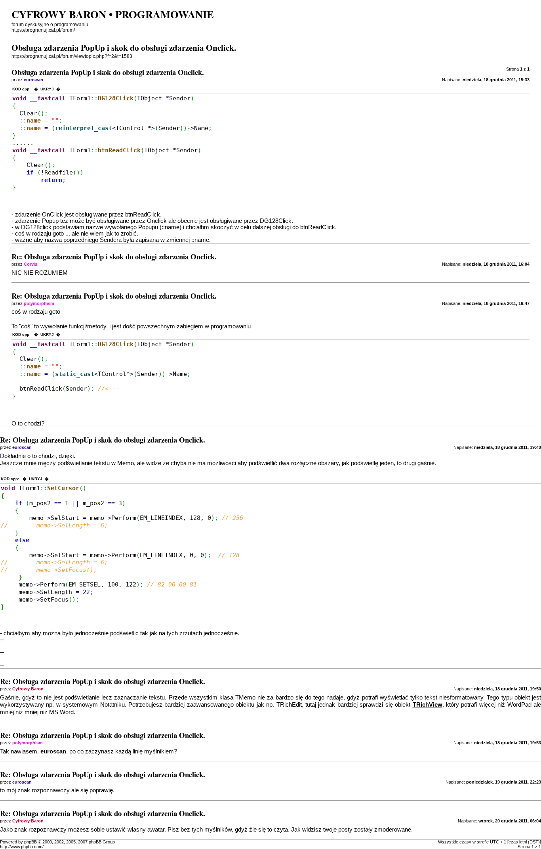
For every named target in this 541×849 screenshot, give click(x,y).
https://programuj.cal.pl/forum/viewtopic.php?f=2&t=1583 (71, 56)
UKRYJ (47, 89)
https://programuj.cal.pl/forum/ (43, 30)
